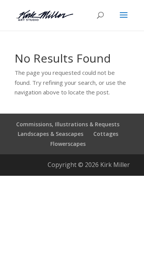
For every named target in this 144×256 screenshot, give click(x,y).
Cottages (105, 133)
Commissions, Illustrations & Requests (67, 124)
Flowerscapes (68, 143)
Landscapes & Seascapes (50, 133)
